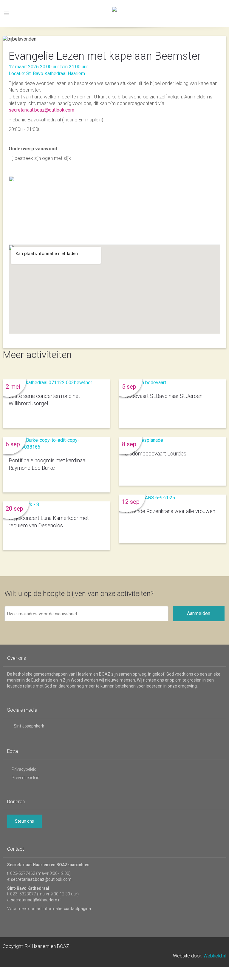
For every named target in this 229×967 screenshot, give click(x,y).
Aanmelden (198, 613)
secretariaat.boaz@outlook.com (41, 110)
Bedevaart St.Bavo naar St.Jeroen (163, 396)
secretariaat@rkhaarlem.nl (36, 900)
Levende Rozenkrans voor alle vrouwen (170, 511)
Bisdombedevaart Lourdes (155, 453)
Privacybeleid (24, 769)
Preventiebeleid (25, 777)
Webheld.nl (214, 956)
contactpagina (77, 908)
